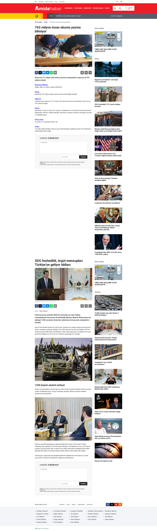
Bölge (107, 8)
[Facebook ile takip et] (108, 504)
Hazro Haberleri (92, 516)
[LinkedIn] (47, 72)
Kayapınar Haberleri (110, 514)
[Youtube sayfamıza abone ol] (116, 504)
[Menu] (115, 8)
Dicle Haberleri (92, 519)
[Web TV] (117, 1)
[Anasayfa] (36, 1)
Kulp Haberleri (58, 516)
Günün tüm (116, 16)
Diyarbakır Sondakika (77, 511)
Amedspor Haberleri (111, 511)
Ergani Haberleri (109, 519)
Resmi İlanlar (98, 8)
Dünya (46, 22)
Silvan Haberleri (58, 522)
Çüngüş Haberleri (58, 519)
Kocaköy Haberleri (41, 522)
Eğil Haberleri (109, 516)
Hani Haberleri (75, 516)
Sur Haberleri (74, 514)
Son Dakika (78, 8)
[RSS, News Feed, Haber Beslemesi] (120, 504)
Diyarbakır (69, 8)
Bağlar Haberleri (58, 514)
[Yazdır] (55, 72)
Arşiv (56, 1)
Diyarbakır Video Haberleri (95, 511)
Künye (68, 504)
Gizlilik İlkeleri (81, 504)
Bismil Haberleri (75, 519)
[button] (82, 72)
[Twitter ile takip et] (112, 504)
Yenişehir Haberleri (93, 514)
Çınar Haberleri (75, 522)
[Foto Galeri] (121, 1)
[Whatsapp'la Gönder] (51, 72)
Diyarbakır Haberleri (42, 511)
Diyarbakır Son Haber (42, 514)
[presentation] (41, 16)
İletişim (74, 504)
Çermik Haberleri (41, 519)
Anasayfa (39, 22)
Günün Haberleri (49, 1)
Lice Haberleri (40, 516)
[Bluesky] (43, 72)
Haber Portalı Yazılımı (43, 528)
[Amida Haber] (48, 8)
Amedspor (87, 8)
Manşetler (41, 1)
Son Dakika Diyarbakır (60, 511)
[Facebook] (36, 72)
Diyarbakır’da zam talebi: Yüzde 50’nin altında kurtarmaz (71, 16)
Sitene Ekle (62, 1)
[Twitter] (40, 72)
